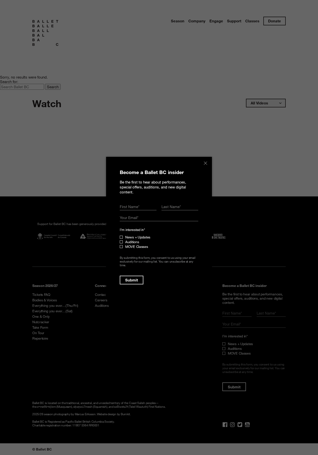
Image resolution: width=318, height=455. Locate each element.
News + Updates (137, 237)
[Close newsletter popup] (205, 163)
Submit (131, 280)
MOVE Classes (136, 246)
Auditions (132, 242)
